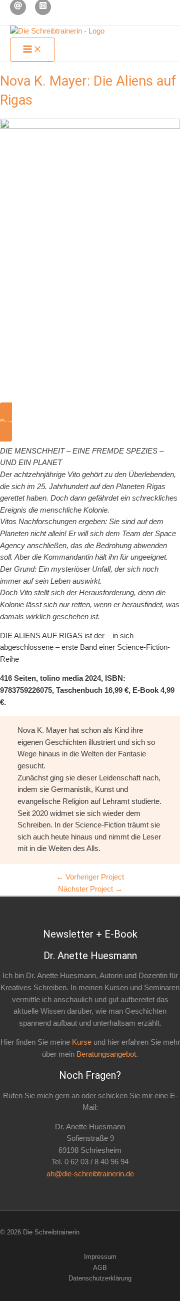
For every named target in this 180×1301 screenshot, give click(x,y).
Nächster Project (90, 889)
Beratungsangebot (106, 1054)
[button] (90, 422)
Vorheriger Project (90, 877)
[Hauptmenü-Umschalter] (32, 50)
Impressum (100, 1256)
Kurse (82, 1042)
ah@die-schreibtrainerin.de (90, 1174)
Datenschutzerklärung (100, 1278)
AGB (100, 1267)
